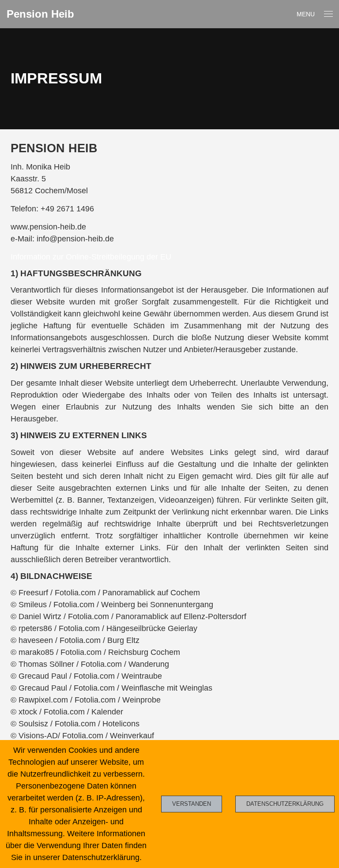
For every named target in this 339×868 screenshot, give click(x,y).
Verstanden (191, 803)
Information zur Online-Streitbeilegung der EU (91, 256)
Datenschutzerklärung (285, 803)
